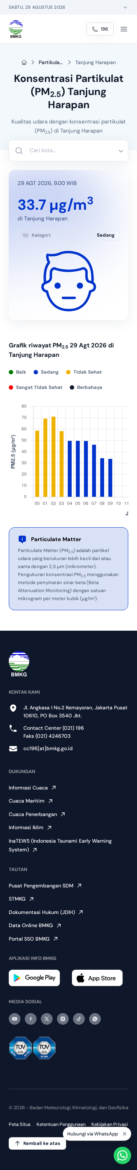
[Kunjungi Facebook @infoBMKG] (31, 1019)
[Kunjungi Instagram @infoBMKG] (63, 1019)
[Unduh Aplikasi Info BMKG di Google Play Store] (37, 978)
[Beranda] (16, 29)
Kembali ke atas (41, 1143)
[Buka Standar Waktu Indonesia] (125, 7)
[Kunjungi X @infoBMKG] (47, 1019)
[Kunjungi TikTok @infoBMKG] (79, 1019)
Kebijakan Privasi (109, 1124)
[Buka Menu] (124, 29)
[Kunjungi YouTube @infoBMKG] (14, 1019)
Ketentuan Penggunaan (61, 1124)
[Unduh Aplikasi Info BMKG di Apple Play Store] (100, 978)
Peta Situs (20, 1124)
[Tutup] (124, 1133)
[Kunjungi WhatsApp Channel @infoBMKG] (95, 1019)
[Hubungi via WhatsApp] (122, 1155)
